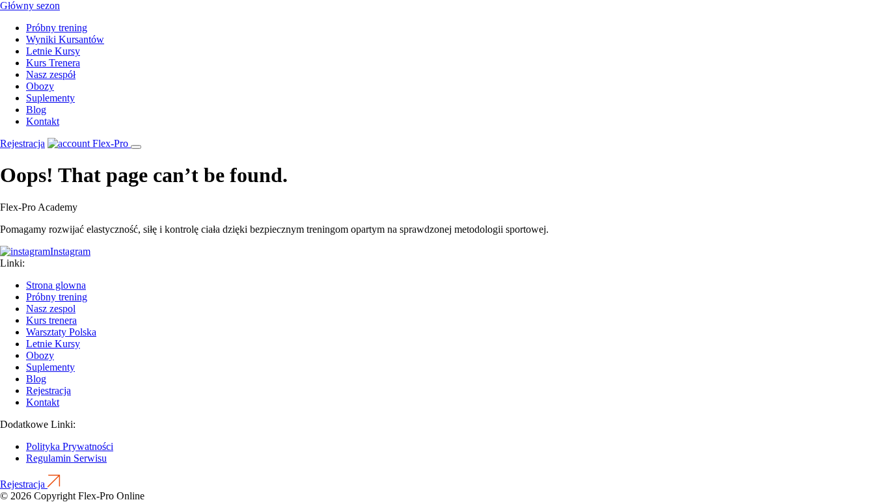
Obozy (40, 86)
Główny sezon (30, 5)
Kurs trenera (51, 320)
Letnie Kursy (53, 51)
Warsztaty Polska (61, 331)
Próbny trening (56, 27)
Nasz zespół (50, 74)
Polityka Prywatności (69, 446)
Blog (36, 109)
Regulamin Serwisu (66, 458)
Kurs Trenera (53, 62)
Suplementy (50, 97)
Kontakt (42, 121)
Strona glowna (56, 285)
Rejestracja (22, 143)
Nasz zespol (50, 308)
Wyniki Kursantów (65, 39)
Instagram (70, 251)
